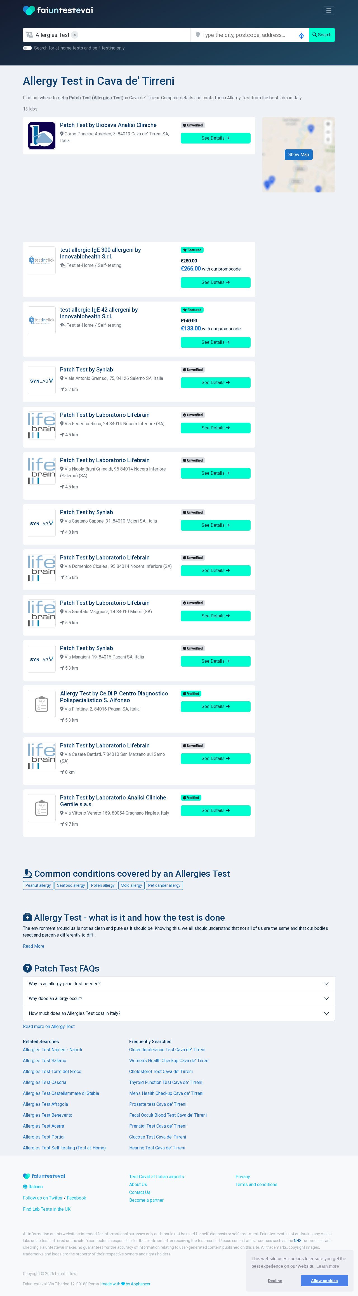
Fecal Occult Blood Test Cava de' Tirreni (168, 1115)
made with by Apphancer (126, 1284)
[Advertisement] (139, 198)
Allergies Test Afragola (45, 1104)
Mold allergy (131, 885)
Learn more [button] (327, 1266)
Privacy (242, 1176)
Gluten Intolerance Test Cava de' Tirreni (167, 1049)
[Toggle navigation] (329, 10)
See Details (214, 138)
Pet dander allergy (164, 885)
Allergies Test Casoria (44, 1082)
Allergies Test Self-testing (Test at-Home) (64, 1148)
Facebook (76, 1198)
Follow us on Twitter (43, 1198)
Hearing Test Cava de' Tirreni (157, 1148)
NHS (298, 1240)
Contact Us (139, 1192)
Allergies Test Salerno (44, 1060)
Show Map (298, 154)
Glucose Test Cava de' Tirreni (157, 1137)
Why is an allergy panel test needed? (65, 983)
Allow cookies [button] (324, 1280)
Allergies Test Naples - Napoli (52, 1049)
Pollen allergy (103, 885)
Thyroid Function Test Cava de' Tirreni (165, 1082)
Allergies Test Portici (43, 1137)
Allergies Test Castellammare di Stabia (61, 1093)
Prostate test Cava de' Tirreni (157, 1104)
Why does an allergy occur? (55, 998)
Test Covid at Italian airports (156, 1176)
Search (324, 34)
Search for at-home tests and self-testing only (79, 48)
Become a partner (146, 1200)
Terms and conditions (256, 1184)
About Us (138, 1184)
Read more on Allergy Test (49, 1026)
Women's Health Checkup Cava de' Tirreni (169, 1060)
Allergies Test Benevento (47, 1115)
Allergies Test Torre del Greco (52, 1071)
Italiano (35, 1186)
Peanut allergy (38, 885)
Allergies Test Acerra (43, 1126)
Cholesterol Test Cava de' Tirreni (161, 1071)
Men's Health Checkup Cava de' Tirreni (166, 1093)
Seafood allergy (71, 885)
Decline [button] (275, 1280)
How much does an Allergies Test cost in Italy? (75, 1013)
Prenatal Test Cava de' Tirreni (157, 1126)
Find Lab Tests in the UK (46, 1209)
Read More (33, 946)
